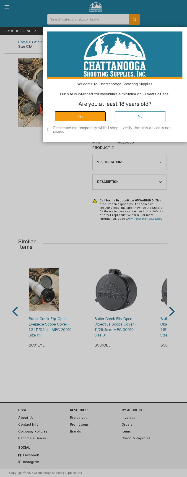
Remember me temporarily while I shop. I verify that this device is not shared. (112, 129)
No (140, 116)
